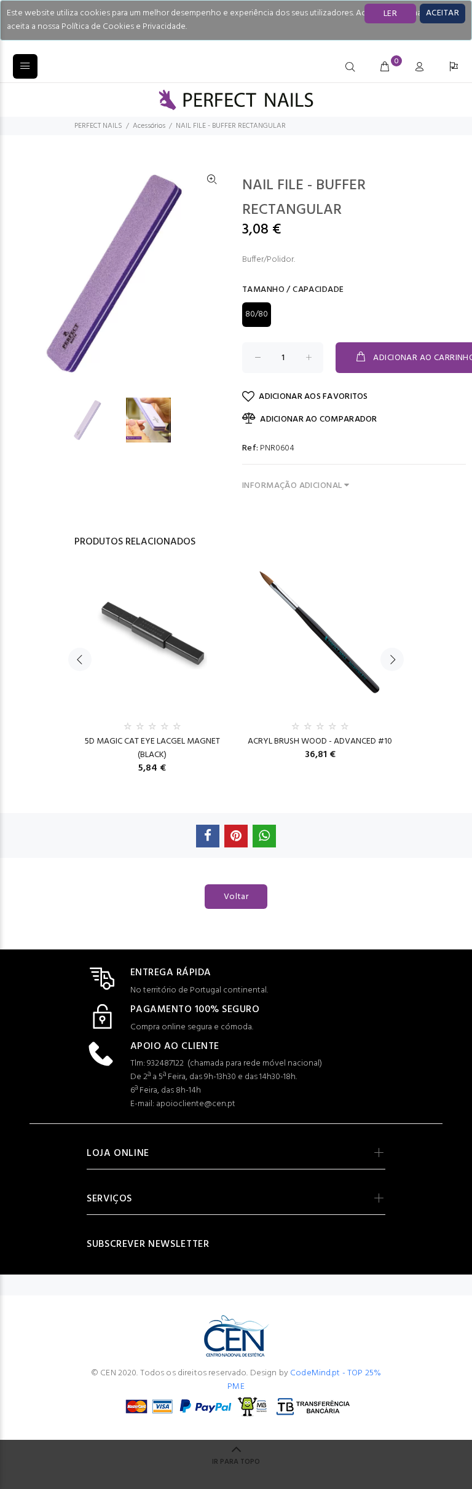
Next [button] (392, 659)
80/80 (256, 314)
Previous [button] (80, 659)
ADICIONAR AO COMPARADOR (318, 419)
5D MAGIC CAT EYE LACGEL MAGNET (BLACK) (152, 748)
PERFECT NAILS (98, 126)
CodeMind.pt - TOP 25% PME (304, 1380)
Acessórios (149, 126)
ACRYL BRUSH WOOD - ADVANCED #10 (320, 741)
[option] (96, 420)
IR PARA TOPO (236, 1462)
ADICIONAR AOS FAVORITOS (313, 397)
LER (390, 14)
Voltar (236, 897)
